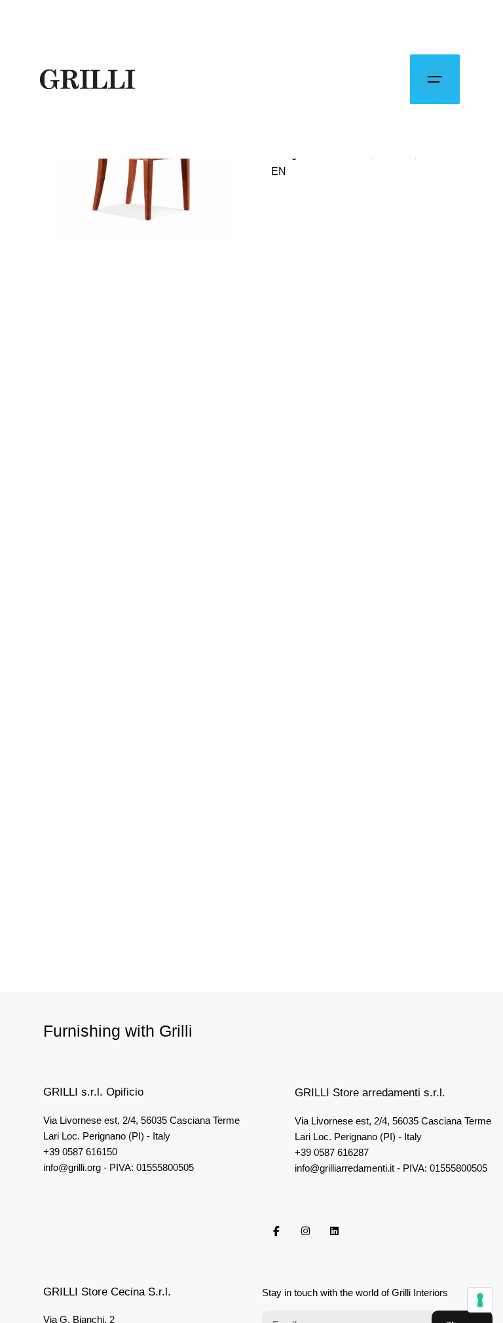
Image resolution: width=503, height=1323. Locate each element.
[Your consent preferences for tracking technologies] (480, 1300)
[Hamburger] (435, 79)
